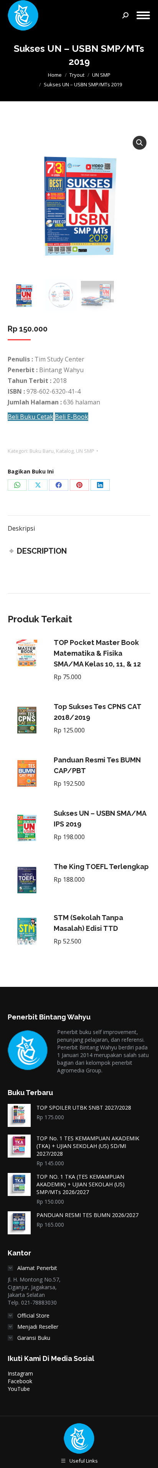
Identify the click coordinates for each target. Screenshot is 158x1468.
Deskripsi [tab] (21, 528)
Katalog (65, 450)
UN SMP (85, 450)
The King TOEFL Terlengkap (101, 867)
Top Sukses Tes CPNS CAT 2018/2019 (97, 712)
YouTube (19, 1388)
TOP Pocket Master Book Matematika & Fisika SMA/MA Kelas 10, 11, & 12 (97, 653)
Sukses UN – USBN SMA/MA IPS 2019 (100, 818)
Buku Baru (42, 450)
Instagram (20, 1373)
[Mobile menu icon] (143, 15)
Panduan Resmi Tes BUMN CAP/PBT (97, 765)
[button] (139, 143)
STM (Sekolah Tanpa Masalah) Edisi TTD (88, 923)
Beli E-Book (71, 416)
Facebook (20, 1381)
